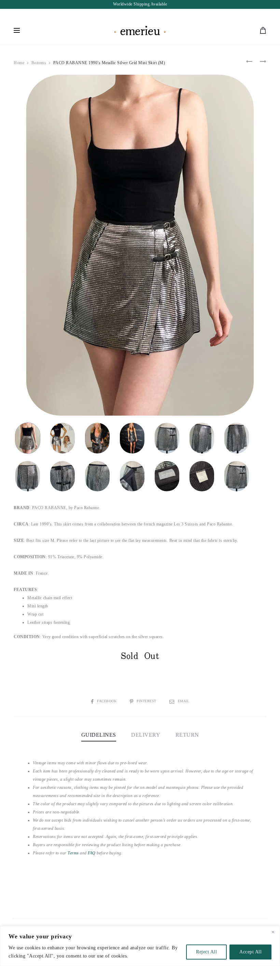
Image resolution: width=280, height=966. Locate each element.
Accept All (250, 951)
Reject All (206, 951)
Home (19, 62)
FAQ (92, 853)
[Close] (273, 932)
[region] (140, 946)
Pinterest (147, 701)
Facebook (107, 701)
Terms (73, 853)
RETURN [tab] (187, 735)
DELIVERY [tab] (145, 735)
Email (183, 701)
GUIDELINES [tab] (98, 735)
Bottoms (38, 62)
